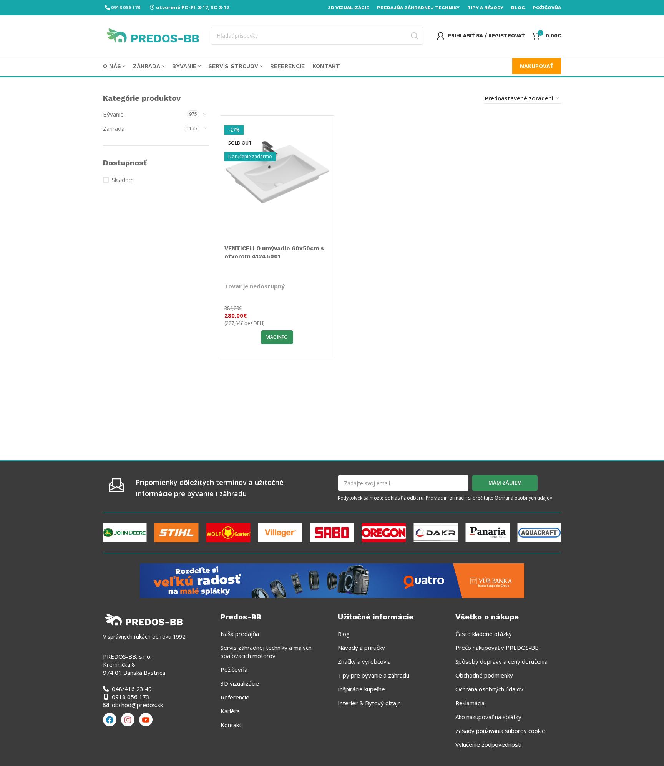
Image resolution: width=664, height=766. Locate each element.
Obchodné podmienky (484, 675)
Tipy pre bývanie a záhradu (373, 675)
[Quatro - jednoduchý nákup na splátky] (332, 580)
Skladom (123, 179)
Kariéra (230, 711)
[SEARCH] (414, 36)
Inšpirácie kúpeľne (361, 689)
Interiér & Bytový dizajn (369, 703)
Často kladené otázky (483, 634)
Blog (344, 634)
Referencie (235, 697)
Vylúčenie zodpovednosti (488, 744)
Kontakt (231, 725)
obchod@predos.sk (137, 705)
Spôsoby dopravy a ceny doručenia (501, 661)
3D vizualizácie (240, 683)
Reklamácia (470, 703)
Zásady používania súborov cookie (500, 730)
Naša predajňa (240, 634)
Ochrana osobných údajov (523, 498)
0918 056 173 (125, 7)
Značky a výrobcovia (364, 661)
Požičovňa (234, 669)
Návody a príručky (361, 647)
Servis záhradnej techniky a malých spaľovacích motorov (266, 651)
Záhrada (113, 128)
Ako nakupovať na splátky (488, 717)
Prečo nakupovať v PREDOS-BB (497, 647)
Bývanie (113, 114)
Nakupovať (536, 66)
